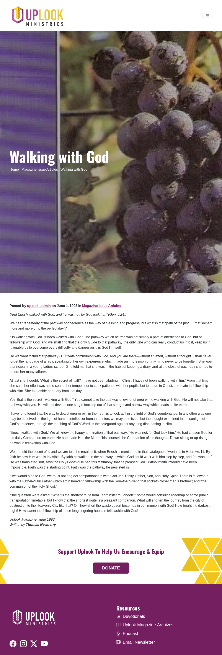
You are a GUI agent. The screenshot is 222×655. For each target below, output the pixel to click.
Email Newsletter (139, 642)
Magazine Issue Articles (39, 169)
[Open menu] (207, 15)
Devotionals (134, 616)
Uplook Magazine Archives (148, 624)
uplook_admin (39, 306)
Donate (111, 568)
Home (14, 169)
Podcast (130, 633)
